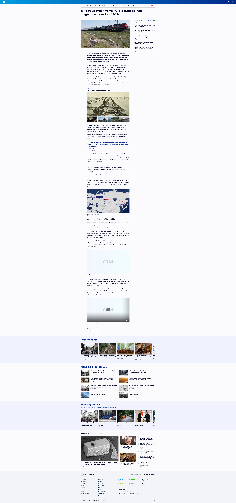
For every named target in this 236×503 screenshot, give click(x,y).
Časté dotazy (101, 493)
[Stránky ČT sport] (132, 479)
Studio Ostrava (101, 485)
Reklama (100, 481)
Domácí (101, 5)
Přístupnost (103, 500)
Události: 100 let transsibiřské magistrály (94, 322)
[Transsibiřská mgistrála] (105, 34)
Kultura (130, 5)
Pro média (100, 479)
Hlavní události (84, 5)
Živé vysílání (83, 481)
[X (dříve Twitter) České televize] (152, 474)
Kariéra (99, 489)
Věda (126, 5)
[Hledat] (228, 2)
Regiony (110, 5)
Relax (93, 330)
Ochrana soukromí (96, 500)
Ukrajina (91, 5)
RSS (154, 500)
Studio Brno (100, 483)
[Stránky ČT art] (131, 483)
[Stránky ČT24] (120, 479)
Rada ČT (100, 487)
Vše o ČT (82, 495)
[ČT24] (3, 2)
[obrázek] (108, 262)
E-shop (82, 491)
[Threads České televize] (154, 474)
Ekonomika (115, 5)
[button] (108, 310)
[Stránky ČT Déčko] (120, 483)
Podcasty (135, 5)
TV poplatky (83, 483)
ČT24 (97, 330)
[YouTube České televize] (149, 474)
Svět (105, 5)
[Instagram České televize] (145, 474)
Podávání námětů (102, 491)
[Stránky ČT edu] (144, 483)
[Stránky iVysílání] (145, 479)
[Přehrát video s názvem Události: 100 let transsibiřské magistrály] (108, 309)
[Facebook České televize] (147, 474)
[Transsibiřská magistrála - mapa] (108, 201)
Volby (96, 5)
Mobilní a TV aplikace (85, 493)
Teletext (82, 485)
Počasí (121, 5)
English (89, 500)
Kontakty (100, 495)
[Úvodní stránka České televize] (87, 474)
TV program (83, 479)
